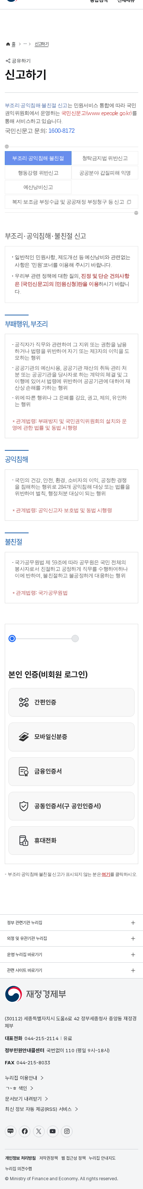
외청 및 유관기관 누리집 (27, 938)
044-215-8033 (33, 1062)
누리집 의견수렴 (18, 1168)
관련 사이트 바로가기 (24, 970)
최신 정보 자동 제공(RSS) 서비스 (38, 1109)
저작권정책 (48, 1158)
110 (70, 1050)
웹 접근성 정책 (73, 1158)
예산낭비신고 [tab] (38, 187)
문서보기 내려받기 (23, 1099)
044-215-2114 (41, 1038)
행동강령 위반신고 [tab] (38, 173)
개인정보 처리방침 (20, 1158)
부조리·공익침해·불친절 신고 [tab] (38, 160)
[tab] (71, 202)
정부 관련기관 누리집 (24, 922)
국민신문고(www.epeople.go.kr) (96, 113)
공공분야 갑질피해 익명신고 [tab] (105, 175)
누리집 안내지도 (102, 1158)
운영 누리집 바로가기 (24, 954)
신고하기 (42, 44)
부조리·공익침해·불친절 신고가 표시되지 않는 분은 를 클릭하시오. (72, 874)
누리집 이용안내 (21, 1078)
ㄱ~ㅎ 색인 (16, 1088)
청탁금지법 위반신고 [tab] (105, 158)
